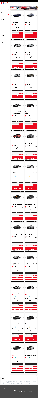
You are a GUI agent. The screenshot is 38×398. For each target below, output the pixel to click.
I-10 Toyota (13, 39)
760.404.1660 (22, 39)
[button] (23, 15)
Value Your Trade (17, 65)
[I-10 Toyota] (5, 3)
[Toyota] (1, 3)
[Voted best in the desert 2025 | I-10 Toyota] (24, 8)
